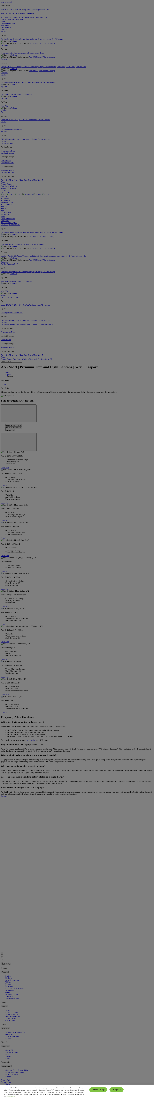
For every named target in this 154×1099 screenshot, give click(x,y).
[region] (77, 1092)
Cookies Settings (98, 1090)
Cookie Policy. (11, 1097)
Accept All (117, 1090)
